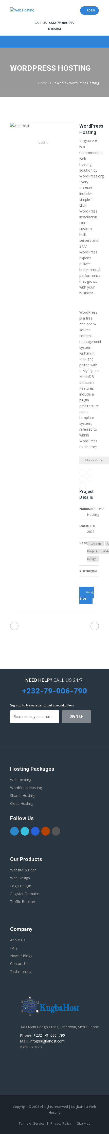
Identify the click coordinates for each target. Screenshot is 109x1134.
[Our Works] (54, 627)
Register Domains (25, 893)
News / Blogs (21, 955)
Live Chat (55, 28)
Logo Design (20, 885)
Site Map (83, 1123)
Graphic (95, 544)
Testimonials (20, 971)
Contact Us (19, 963)
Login (90, 10)
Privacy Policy (61, 1123)
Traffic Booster (22, 901)
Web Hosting (20, 779)
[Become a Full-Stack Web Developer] (14, 626)
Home (42, 83)
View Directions (31, 1047)
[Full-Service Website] (94, 626)
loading (43, 142)
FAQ (13, 947)
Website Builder (23, 870)
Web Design (20, 877)
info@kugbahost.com (47, 1041)
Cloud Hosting (21, 803)
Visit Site (86, 595)
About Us (17, 940)
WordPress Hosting (26, 787)
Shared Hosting (22, 795)
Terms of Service (32, 1123)
